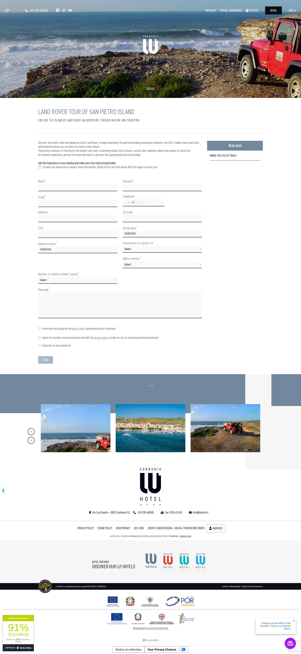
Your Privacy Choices (161, 649)
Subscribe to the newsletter (56, 345)
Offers (254, 10)
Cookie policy (104, 528)
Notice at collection (128, 649)
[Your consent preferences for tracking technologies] (3, 490)
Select (127, 249)
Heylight (211, 10)
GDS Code (139, 528)
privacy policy (79, 328)
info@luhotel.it (201, 512)
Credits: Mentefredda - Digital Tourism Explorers (176, 528)
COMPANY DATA (185, 536)
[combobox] (129, 202)
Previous (31, 431)
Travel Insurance (231, 10)
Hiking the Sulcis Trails (223, 155)
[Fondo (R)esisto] (150, 600)
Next (31, 440)
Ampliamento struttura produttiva (150, 628)
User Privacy (123, 528)
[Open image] (75, 428)
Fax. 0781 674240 (173, 512)
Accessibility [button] (152, 640)
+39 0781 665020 (38, 10)
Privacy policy (86, 528)
